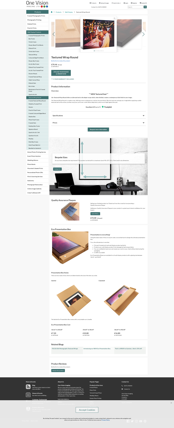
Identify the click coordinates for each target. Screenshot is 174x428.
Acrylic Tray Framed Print (36, 70)
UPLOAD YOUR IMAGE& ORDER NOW (61, 73)
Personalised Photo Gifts (35, 172)
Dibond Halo (32, 83)
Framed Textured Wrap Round (37, 101)
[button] (116, 3)
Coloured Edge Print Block (36, 58)
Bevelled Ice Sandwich (35, 148)
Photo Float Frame (34, 120)
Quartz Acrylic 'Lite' (34, 132)
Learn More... (95, 213)
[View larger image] (114, 18)
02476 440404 (102, 7)
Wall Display (69, 12)
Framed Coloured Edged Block (37, 113)
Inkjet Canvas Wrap (34, 80)
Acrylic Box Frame (34, 64)
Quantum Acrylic (33, 135)
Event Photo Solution (34, 156)
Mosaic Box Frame (34, 61)
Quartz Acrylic (33, 94)
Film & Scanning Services (35, 176)
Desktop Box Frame (34, 126)
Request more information (98, 129)
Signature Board (33, 129)
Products (38, 12)
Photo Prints (93, 390)
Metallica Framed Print (35, 104)
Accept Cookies (87, 409)
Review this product (58, 370)
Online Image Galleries (34, 189)
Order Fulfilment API (34, 193)
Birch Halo (32, 86)
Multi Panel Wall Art (34, 145)
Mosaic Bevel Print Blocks (36, 45)
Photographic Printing (34, 20)
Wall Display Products (34, 32)
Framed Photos (94, 387)
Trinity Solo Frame (34, 51)
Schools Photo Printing (95, 398)
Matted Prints (31, 24)
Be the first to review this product (60, 61)
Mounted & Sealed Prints (35, 168)
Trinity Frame (32, 42)
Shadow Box (32, 116)
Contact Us (57, 169)
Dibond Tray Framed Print (36, 67)
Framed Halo (32, 123)
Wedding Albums (32, 160)
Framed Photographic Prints (36, 16)
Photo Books (31, 164)
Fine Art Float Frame (34, 110)
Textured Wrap (33, 54)
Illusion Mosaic (33, 73)
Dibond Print (32, 48)
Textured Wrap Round (35, 97)
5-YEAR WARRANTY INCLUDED (63, 79)
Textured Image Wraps (96, 393)
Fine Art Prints (32, 28)
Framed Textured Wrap (35, 77)
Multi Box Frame (33, 142)
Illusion (31, 107)
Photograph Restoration (35, 184)
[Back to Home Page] (51, 12)
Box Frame (32, 39)
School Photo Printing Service (36, 152)
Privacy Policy (105, 420)
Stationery (30, 180)
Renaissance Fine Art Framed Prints (37, 90)
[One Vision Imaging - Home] (37, 3)
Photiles (31, 139)
